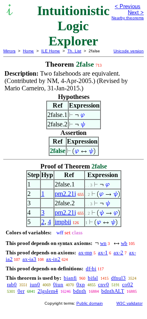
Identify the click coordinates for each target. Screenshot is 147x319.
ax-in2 (53, 259)
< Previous (127, 6)
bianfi (70, 278)
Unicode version (129, 51)
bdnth (79, 291)
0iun (58, 284)
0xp (80, 284)
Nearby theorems (127, 18)
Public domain (89, 303)
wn (103, 243)
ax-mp (85, 252)
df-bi (91, 268)
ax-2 (118, 252)
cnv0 (103, 284)
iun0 (35, 284)
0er (21, 291)
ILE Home (50, 51)
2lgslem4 (48, 291)
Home (28, 51)
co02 (127, 284)
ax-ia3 (29, 259)
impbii (63, 221)
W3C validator (129, 303)
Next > (136, 12)
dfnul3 (118, 278)
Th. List (74, 51)
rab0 (12, 284)
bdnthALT (112, 291)
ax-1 (103, 252)
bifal (93, 278)
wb (124, 243)
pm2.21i (65, 193)
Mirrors (9, 51)
